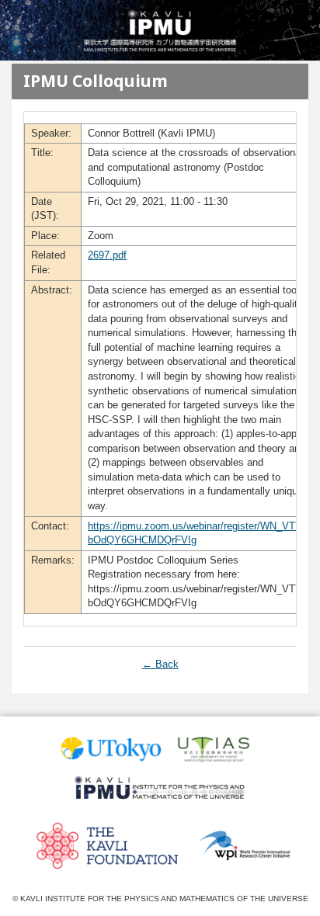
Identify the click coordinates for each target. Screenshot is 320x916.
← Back (160, 664)
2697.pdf (107, 255)
